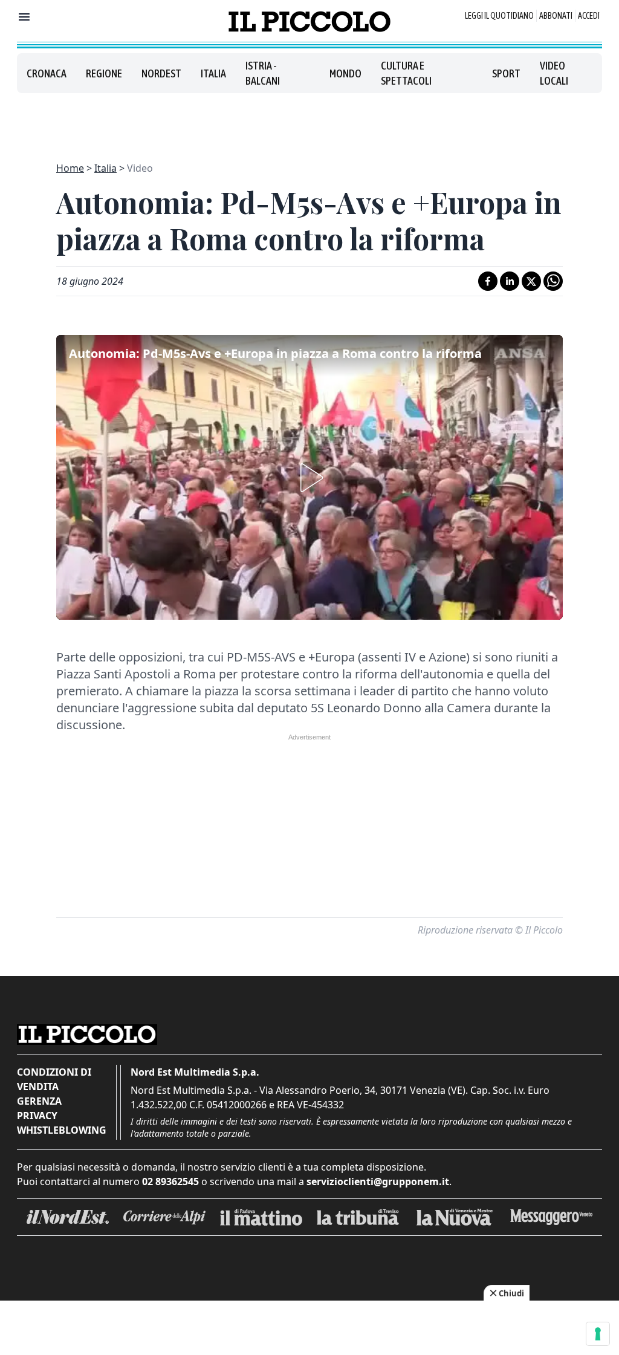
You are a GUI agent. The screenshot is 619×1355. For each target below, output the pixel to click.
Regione (104, 73)
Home (70, 168)
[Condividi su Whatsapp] (553, 281)
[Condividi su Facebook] (487, 281)
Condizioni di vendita (54, 1079)
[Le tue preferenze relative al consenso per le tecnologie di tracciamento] (597, 1333)
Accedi (589, 16)
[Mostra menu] (24, 17)
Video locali (554, 73)
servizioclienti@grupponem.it (377, 1181)
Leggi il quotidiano (499, 16)
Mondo (345, 73)
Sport (506, 73)
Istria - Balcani (262, 73)
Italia (213, 73)
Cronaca (46, 73)
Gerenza (39, 1101)
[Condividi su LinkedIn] (509, 281)
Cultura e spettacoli (406, 73)
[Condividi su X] (531, 281)
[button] (309, 477)
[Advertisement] (309, 120)
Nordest (161, 73)
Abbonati (555, 16)
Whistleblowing (61, 1130)
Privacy (37, 1115)
